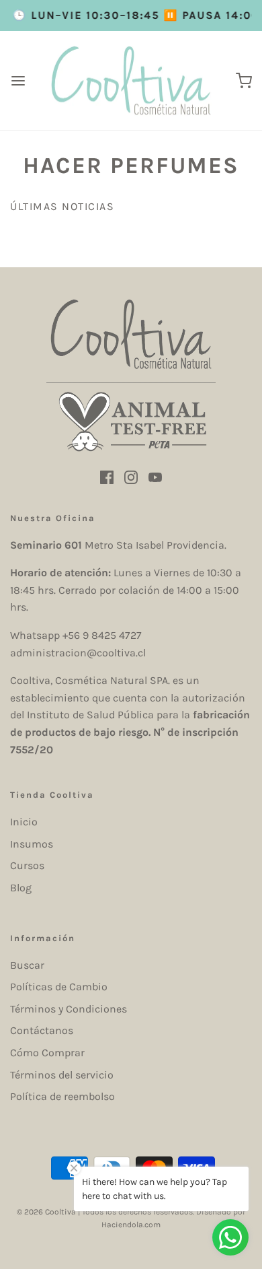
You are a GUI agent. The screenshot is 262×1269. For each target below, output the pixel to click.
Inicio (24, 821)
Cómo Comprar (47, 1052)
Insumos (31, 843)
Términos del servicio (62, 1074)
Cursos (27, 865)
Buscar (27, 965)
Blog (21, 887)
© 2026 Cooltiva (46, 1211)
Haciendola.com (131, 1224)
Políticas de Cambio (58, 986)
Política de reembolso (62, 1096)
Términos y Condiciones (68, 1008)
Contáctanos (41, 1030)
